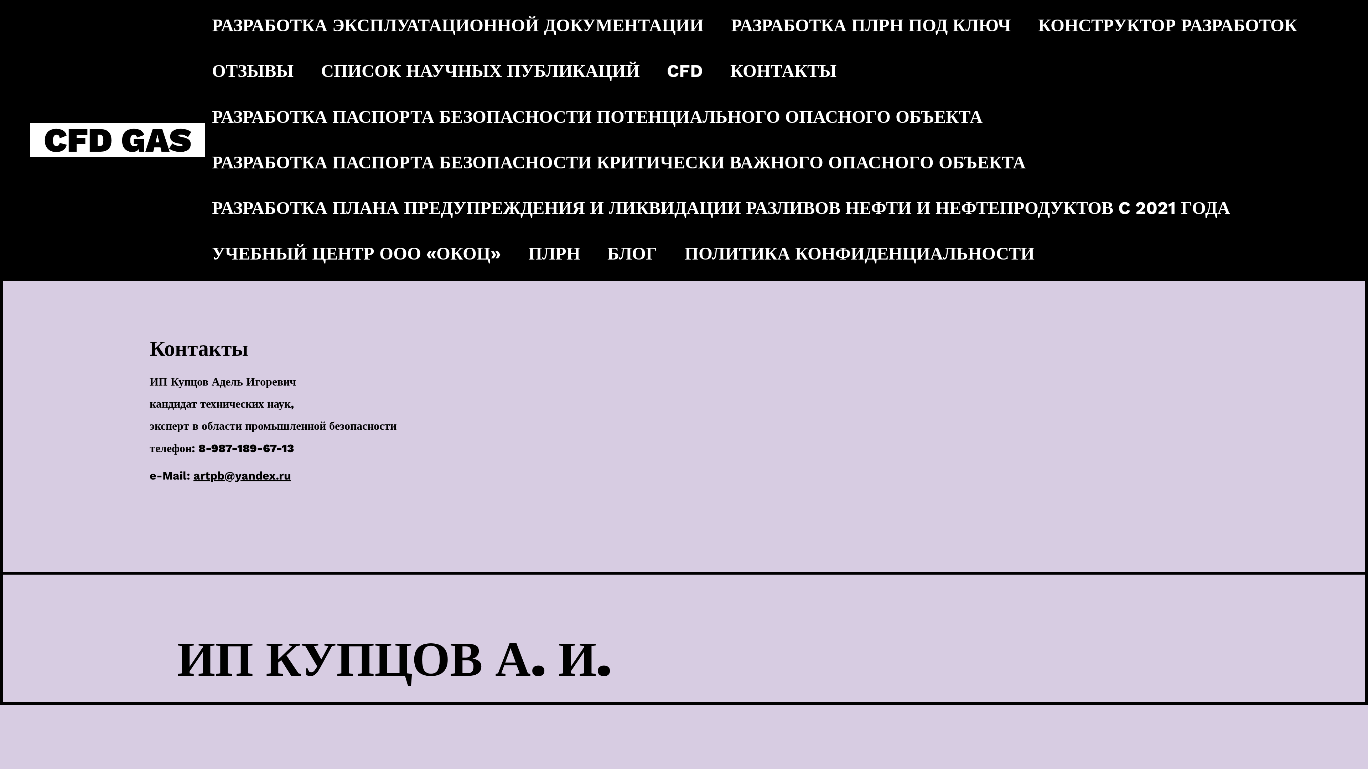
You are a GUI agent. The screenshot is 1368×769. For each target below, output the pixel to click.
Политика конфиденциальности (860, 253)
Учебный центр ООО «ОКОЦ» (356, 253)
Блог (632, 253)
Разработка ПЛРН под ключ (871, 25)
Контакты (783, 71)
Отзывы (253, 71)
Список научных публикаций (480, 71)
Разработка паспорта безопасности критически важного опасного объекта (619, 162)
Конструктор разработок (1167, 25)
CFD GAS (117, 140)
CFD (685, 71)
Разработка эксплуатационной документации (458, 25)
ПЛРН (554, 253)
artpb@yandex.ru (242, 475)
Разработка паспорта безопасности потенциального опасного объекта (597, 116)
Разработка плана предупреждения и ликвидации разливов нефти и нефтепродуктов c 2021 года (721, 208)
